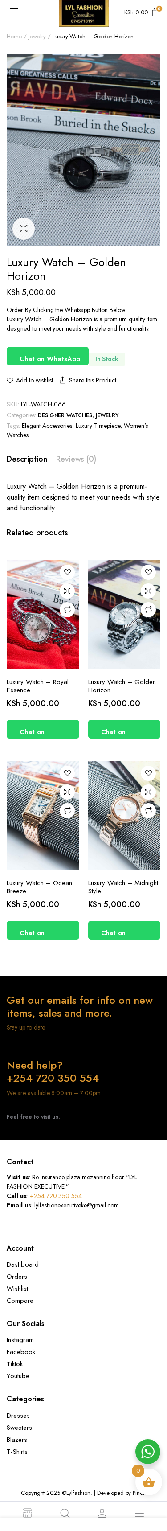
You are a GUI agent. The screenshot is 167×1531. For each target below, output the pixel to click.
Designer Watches (65, 415)
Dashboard (23, 1264)
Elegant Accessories (47, 425)
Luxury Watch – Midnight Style (123, 887)
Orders (17, 1276)
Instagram (20, 1340)
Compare (67, 609)
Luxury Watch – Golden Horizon (122, 686)
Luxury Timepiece (98, 425)
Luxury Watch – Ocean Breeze (39, 887)
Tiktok (15, 1364)
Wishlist (17, 1288)
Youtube (18, 1376)
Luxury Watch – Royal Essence (38, 686)
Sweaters (19, 1427)
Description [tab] (27, 459)
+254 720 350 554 (56, 1195)
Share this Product (92, 380)
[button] (23, 229)
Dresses (18, 1415)
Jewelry (37, 36)
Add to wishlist (34, 380)
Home (14, 36)
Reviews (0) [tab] (76, 459)
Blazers (17, 1440)
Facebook (21, 1352)
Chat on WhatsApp (50, 359)
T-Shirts (17, 1452)
